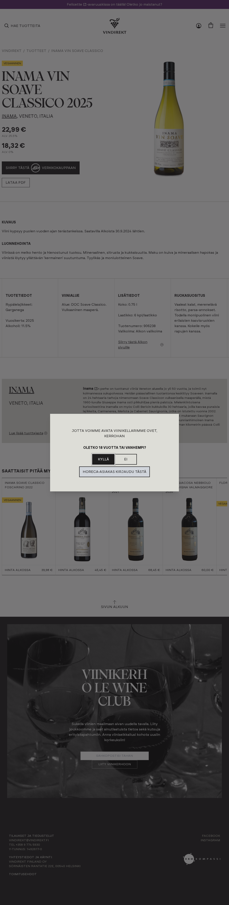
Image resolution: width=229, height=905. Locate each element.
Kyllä (103, 459)
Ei (125, 459)
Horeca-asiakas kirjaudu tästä (114, 472)
